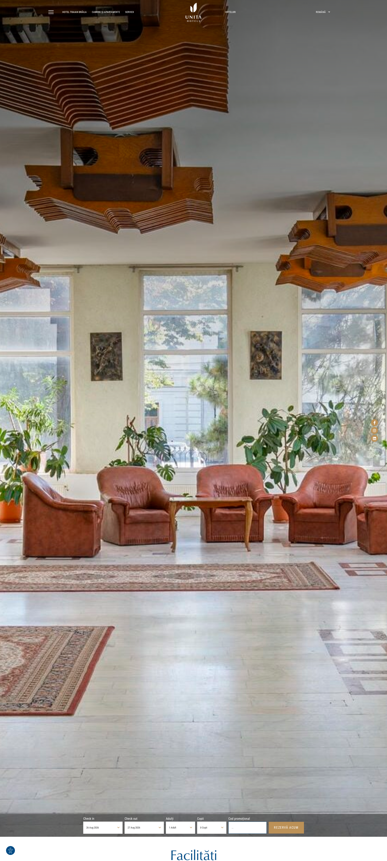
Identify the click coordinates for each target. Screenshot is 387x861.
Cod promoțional (239, 819)
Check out (131, 819)
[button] (52, 12)
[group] (193, 418)
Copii (200, 819)
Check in (88, 819)
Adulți (170, 819)
